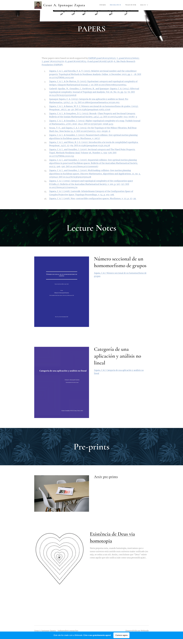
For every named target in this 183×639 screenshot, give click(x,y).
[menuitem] (103, 5)
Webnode (145, 631)
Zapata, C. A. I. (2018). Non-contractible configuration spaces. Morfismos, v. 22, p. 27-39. (92, 198)
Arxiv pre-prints (106, 476)
